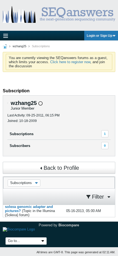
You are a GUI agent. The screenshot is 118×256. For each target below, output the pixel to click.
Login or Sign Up (99, 36)
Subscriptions (21, 134)
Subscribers (20, 146)
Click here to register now (70, 62)
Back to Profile (61, 168)
